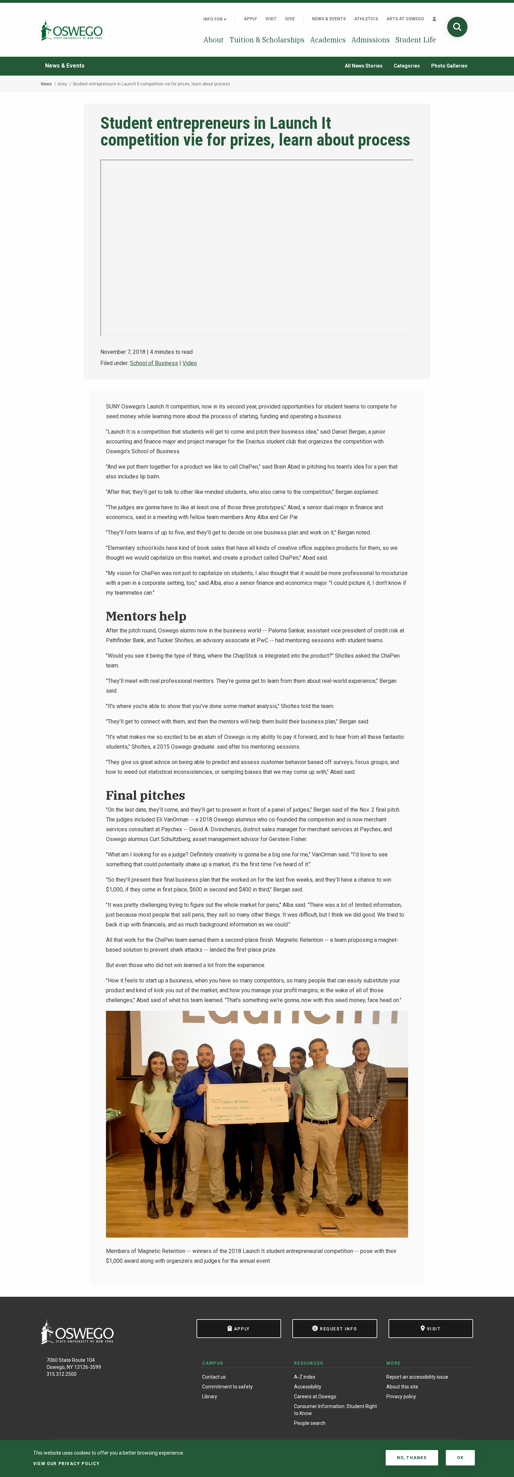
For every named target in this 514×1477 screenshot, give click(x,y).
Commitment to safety (227, 1387)
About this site (402, 1387)
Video (190, 363)
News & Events (329, 18)
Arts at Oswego (405, 18)
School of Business (154, 363)
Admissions (370, 39)
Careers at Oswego (315, 1396)
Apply (250, 18)
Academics (328, 39)
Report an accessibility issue (417, 1377)
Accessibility (307, 1387)
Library (209, 1396)
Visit (271, 18)
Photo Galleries (449, 66)
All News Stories (364, 66)
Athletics (366, 18)
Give (290, 18)
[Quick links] (434, 19)
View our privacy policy (66, 1463)
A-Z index (304, 1377)
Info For (213, 19)
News (46, 84)
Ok (460, 1457)
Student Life (415, 39)
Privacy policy (401, 1396)
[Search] (457, 27)
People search (310, 1423)
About (214, 39)
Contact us (214, 1377)
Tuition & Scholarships (267, 39)
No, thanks (412, 1457)
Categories (407, 66)
